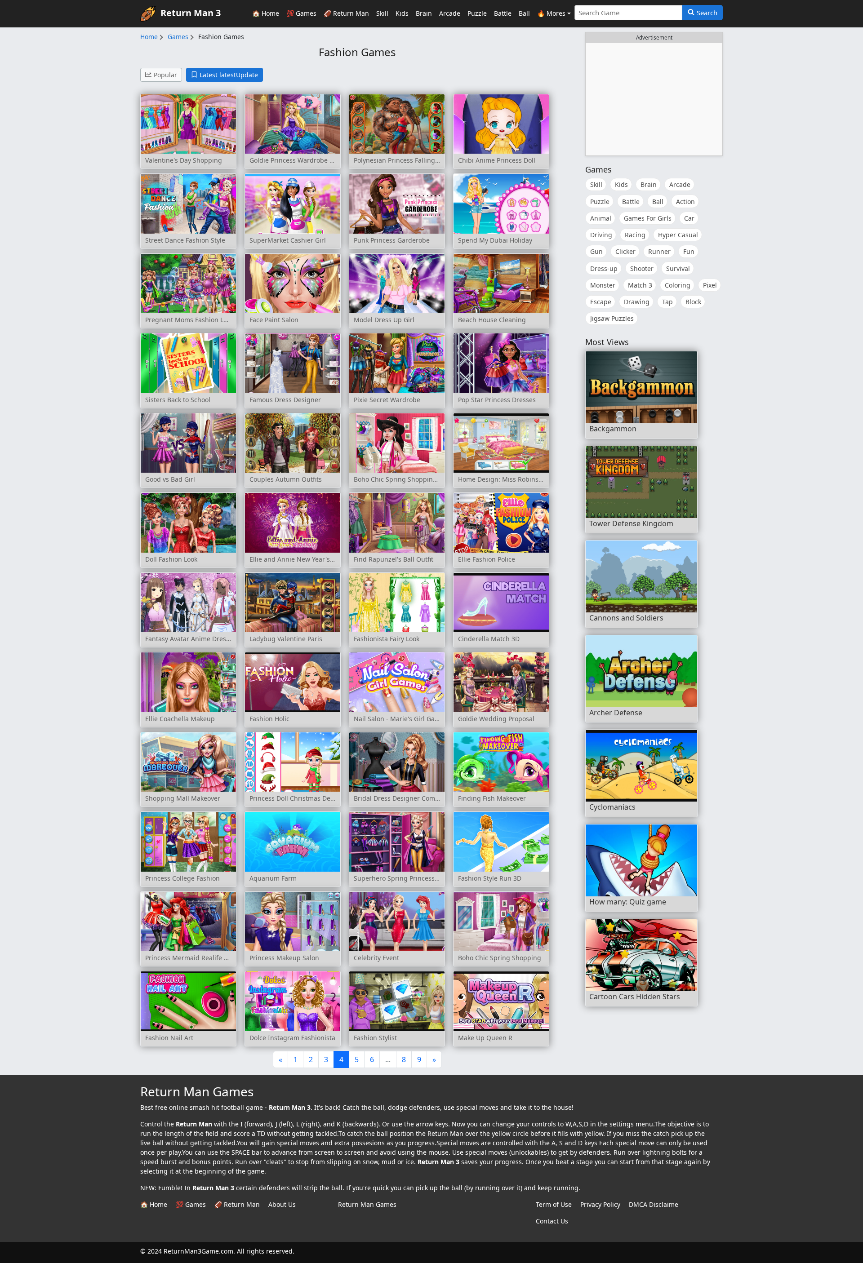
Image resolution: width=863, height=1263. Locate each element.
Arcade (449, 13)
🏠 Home (265, 13)
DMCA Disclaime (653, 1204)
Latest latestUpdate (229, 75)
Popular (165, 75)
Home (149, 36)
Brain (424, 13)
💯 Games (301, 13)
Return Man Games (367, 1204)
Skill (382, 13)
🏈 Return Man (346, 13)
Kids (402, 13)
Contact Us (552, 1221)
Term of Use (554, 1204)
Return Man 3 (190, 13)
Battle (503, 13)
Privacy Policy (600, 1204)
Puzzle (477, 13)
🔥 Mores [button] (551, 13)
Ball (524, 13)
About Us (282, 1204)
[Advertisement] (654, 99)
